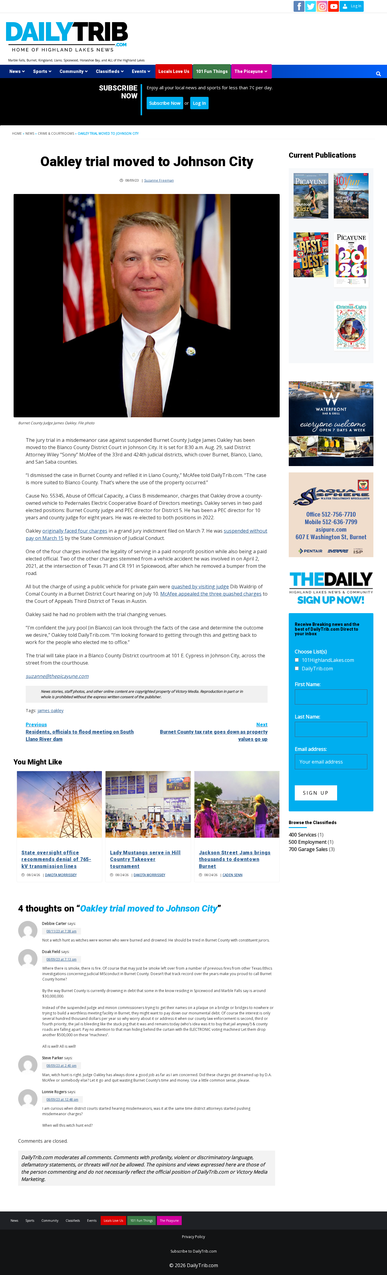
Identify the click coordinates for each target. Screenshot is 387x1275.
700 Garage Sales (308, 849)
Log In (199, 103)
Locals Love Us (173, 71)
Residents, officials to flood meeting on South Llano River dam (80, 732)
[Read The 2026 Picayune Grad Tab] (351, 259)
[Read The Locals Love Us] (311, 255)
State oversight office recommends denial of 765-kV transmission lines (56, 859)
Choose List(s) (311, 651)
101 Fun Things (212, 71)
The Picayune (248, 71)
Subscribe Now (164, 103)
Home (17, 133)
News (15, 71)
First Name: (307, 684)
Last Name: (307, 716)
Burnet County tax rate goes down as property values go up (214, 732)
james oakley (50, 710)
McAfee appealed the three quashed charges (211, 593)
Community (71, 71)
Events (139, 71)
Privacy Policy (193, 1236)
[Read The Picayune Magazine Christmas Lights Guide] (351, 326)
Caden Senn (232, 875)
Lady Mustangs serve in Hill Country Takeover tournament (145, 859)
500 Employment (308, 842)
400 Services (303, 834)
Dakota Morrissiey (60, 875)
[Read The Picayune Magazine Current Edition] (311, 196)
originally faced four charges (74, 530)
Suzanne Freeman (159, 180)
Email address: (311, 749)
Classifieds (107, 71)
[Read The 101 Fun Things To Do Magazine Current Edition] (351, 196)
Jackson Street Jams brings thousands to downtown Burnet (235, 859)
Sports (40, 71)
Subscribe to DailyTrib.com (194, 1251)
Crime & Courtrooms (56, 133)
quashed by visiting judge (200, 586)
